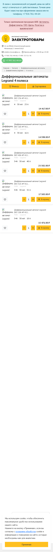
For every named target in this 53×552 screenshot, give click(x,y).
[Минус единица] (24, 113)
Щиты (31, 25)
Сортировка (40, 86)
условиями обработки (25, 531)
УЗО (25, 25)
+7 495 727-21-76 (24, 56)
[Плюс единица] (33, 113)
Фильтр (15, 86)
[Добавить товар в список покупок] (5, 113)
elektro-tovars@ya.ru (12, 52)
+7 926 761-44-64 (11, 56)
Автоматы (44, 21)
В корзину (45, 113)
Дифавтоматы (16, 25)
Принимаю (26, 544)
